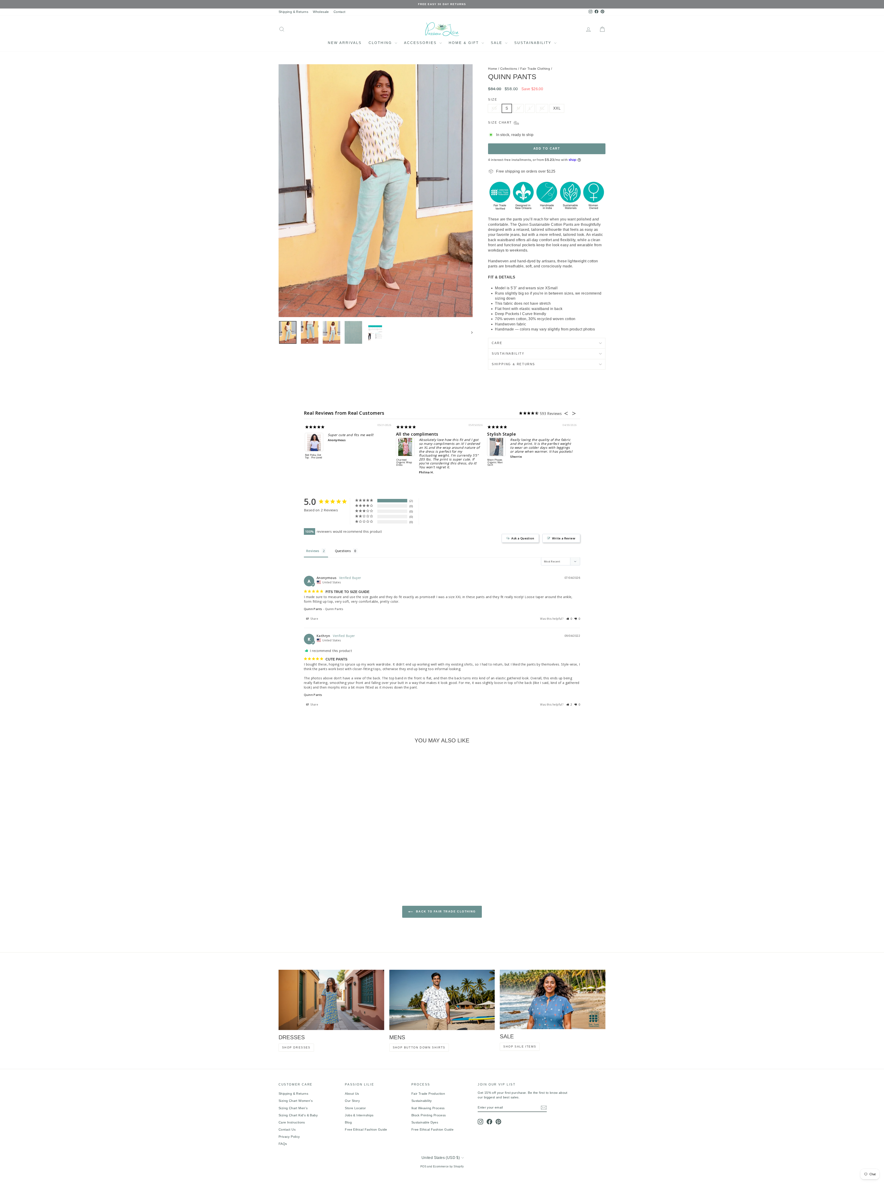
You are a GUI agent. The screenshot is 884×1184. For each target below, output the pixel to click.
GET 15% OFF (477, 632)
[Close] (505, 548)
